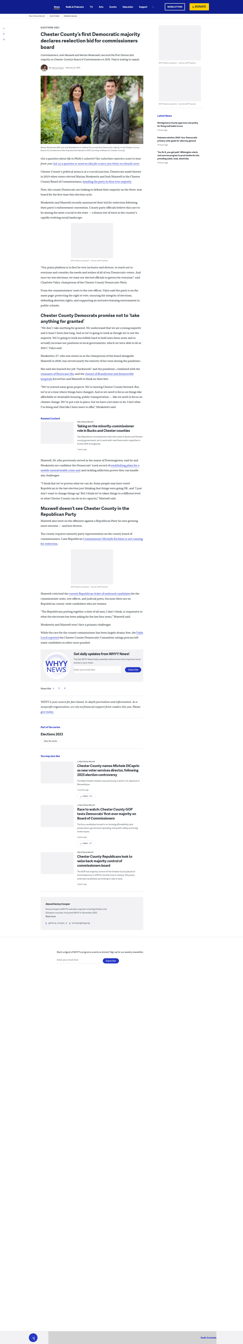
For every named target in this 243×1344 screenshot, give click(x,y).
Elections (54, 16)
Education (128, 6)
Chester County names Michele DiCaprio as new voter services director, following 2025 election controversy (108, 770)
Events (113, 6)
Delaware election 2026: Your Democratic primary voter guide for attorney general (177, 139)
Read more (51, 916)
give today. (47, 712)
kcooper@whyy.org (81, 922)
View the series (50, 741)
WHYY (37, 7)
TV (91, 6)
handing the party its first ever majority (107, 181)
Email (65, 688)
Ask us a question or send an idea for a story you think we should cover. (96, 163)
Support (143, 6)
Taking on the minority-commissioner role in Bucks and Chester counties (105, 428)
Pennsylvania (70, 16)
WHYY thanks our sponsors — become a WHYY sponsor (89, 261)
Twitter (59, 688)
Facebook (53, 688)
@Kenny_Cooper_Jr (57, 922)
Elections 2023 (50, 27)
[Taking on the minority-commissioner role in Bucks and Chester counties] (57, 435)
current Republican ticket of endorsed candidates (100, 593)
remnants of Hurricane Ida (57, 374)
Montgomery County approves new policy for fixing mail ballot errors (177, 124)
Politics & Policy (37, 16)
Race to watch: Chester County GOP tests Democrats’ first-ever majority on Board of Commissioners (106, 813)
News (57, 6)
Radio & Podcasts (75, 6)
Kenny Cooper (58, 67)
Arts (101, 6)
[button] (33, 1337)
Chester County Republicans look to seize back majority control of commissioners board (104, 861)
